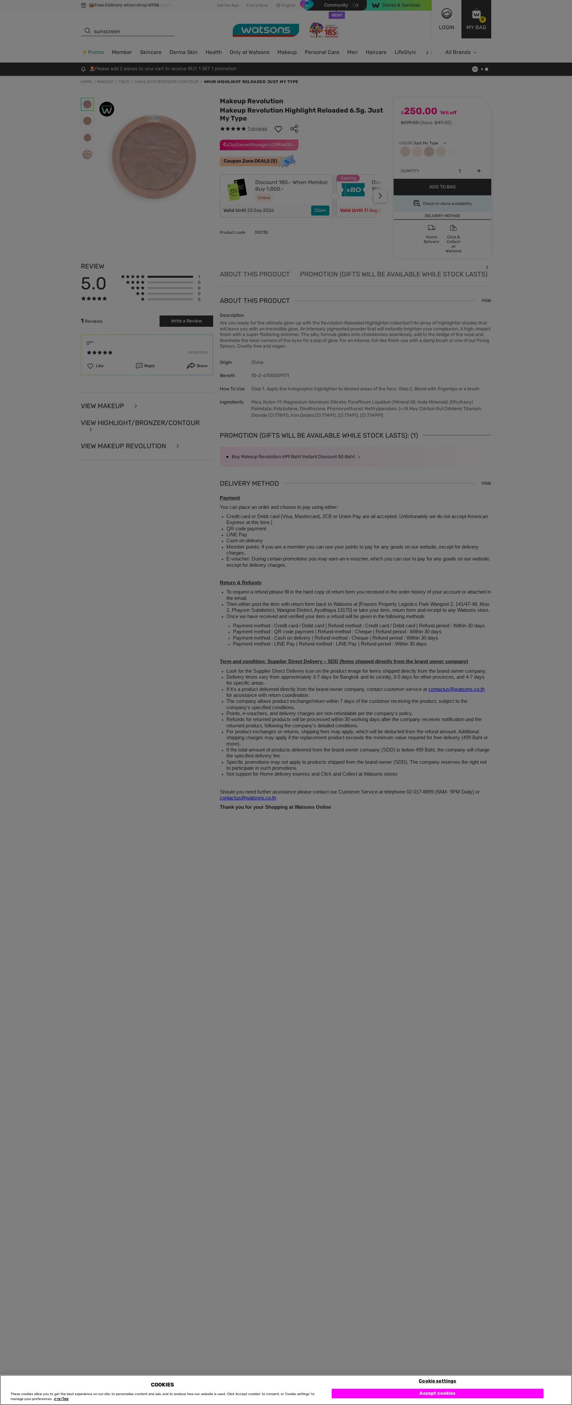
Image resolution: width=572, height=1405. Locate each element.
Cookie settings (437, 1380)
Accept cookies (437, 1393)
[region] (286, 1390)
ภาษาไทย (61, 1399)
